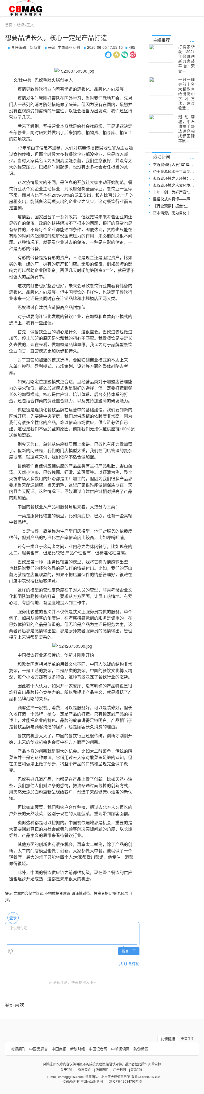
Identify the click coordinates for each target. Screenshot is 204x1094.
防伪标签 (140, 1048)
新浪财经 (77, 1048)
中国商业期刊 (69, 47)
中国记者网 (98, 1048)
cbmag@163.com (71, 1076)
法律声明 (102, 1069)
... (192, 39)
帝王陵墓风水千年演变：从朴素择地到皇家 (173, 171)
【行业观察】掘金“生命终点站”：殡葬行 (173, 205)
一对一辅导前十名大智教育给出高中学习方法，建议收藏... (186, 94)
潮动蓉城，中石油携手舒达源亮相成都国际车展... (186, 128)
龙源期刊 (18, 1048)
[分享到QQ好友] (108, 54)
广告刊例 (119, 1069)
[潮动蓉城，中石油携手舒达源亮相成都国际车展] (161, 123)
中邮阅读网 (120, 1048)
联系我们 (137, 1069)
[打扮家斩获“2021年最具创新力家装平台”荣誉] (161, 53)
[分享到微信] (124, 54)
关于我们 (67, 1069)
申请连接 (187, 1038)
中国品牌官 (38, 1048)
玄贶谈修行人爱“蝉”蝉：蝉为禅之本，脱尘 (173, 164)
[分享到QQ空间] (116, 54)
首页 (8, 24)
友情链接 (167, 1038)
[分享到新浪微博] (133, 54)
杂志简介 (84, 1069)
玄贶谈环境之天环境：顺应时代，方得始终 (173, 178)
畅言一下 (129, 951)
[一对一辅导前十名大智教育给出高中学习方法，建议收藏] (161, 86)
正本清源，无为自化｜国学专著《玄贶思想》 (173, 212)
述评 (20, 24)
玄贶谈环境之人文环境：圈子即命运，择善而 (173, 185)
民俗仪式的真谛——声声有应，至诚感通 (173, 198)
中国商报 (59, 1048)
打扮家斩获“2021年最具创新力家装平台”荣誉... (186, 58)
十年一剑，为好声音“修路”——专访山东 (173, 192)
